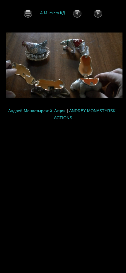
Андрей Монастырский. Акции (37, 110)
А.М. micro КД (52, 13)
